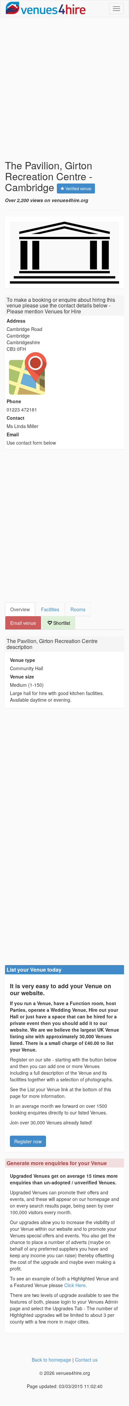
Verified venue (77, 188)
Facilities (50, 609)
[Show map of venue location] (64, 373)
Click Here (75, 1285)
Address (16, 320)
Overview (20, 609)
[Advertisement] (64, 88)
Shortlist (61, 623)
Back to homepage (51, 1359)
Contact (15, 417)
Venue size (22, 676)
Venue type (22, 660)
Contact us (86, 1359)
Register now (28, 1141)
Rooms (77, 609)
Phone (14, 401)
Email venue (23, 623)
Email (13, 434)
